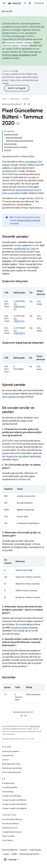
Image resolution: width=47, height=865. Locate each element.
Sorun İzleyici (7, 840)
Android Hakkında (9, 850)
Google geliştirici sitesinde (28, 220)
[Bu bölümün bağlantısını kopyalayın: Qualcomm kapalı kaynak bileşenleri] (4, 346)
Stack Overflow (8, 836)
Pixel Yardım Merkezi (10, 823)
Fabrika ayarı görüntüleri (12, 768)
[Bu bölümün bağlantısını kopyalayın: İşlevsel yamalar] (28, 385)
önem (33, 248)
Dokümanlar (14, 99)
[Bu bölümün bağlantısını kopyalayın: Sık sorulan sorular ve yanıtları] (16, 412)
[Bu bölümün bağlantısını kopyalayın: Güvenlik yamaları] (31, 236)
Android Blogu (8, 791)
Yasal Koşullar (35, 850)
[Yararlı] (25, 104)
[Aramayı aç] (25, 3)
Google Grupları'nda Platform (14, 800)
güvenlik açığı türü (21, 248)
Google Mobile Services (12, 832)
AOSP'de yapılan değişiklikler (16, 55)
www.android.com (10, 828)
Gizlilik (14, 854)
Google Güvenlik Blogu (11, 796)
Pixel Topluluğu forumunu (13, 396)
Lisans (6, 854)
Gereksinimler (8, 755)
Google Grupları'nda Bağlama (14, 808)
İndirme (5, 759)
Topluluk (23, 850)
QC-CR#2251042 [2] (19, 306)
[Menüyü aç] (4, 3)
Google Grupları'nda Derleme (14, 804)
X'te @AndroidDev (9, 787)
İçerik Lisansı (35, 726)
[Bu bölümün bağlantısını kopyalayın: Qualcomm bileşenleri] (30, 281)
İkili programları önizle (11, 764)
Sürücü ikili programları (11, 772)
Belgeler (7, 11)
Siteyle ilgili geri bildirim (29, 854)
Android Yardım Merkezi (12, 819)
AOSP (4, 99)
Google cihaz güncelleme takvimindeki (23, 456)
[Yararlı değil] (29, 104)
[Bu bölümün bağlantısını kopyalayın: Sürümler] (18, 677)
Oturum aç (39, 3)
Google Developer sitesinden (24, 627)
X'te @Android (8, 783)
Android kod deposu (10, 751)
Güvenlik (26, 99)
